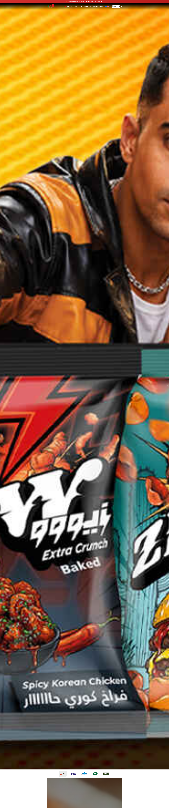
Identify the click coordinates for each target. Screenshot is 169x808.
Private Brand (87, 6)
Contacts (101, 6)
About (68, 6)
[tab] (63, 774)
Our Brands (74, 6)
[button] (1, 385)
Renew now (87, 1)
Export (81, 6)
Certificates (95, 6)
